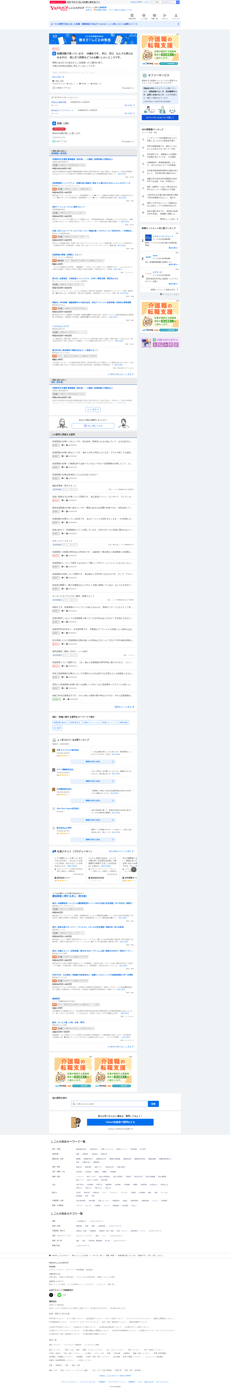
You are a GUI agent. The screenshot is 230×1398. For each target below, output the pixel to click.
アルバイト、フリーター (84, 1236)
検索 (178, 2)
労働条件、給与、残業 (106, 1231)
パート (104, 1192)
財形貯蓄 (144, 1184)
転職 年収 (104, 1154)
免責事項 (131, 1382)
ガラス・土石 (99, 1353)
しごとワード (100, 1284)
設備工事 (118, 1370)
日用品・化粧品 (54, 1353)
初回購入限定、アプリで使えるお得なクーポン (114, 10)
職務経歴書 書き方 (165, 1159)
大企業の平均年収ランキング (59, 1327)
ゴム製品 (88, 1353)
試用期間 (164, 1200)
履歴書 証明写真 (139, 1159)
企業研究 (94, 1154)
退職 (93, 1226)
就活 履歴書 (162, 1176)
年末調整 (127, 1184)
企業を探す (132, 19)
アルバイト (113, 1192)
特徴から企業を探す (66, 1277)
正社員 (78, 1192)
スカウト (165, 19)
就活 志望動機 (150, 1176)
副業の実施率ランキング (138, 1322)
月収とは (79, 1188)
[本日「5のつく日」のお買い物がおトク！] (81, 2)
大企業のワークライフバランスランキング (64, 1330)
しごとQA (143, 19)
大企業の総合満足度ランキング (110, 1327)
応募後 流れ (86, 1162)
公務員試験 (101, 1226)
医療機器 (79, 1357)
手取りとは (98, 1188)
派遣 (97, 1236)
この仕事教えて (81, 1221)
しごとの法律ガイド (74, 1284)
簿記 (83, 1240)
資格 (149, 1192)
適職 (77, 1154)
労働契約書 (145, 1200)
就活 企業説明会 (104, 1176)
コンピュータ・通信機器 (154, 1357)
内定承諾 (79, 1172)
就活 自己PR (138, 1176)
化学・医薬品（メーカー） (153, 1350)
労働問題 (93, 1231)
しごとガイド (89, 1284)
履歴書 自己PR (101, 1159)
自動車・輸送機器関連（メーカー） (62, 1360)
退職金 (135, 1184)
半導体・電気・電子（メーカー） (98, 1357)
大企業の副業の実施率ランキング (95, 1334)
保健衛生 (59, 1365)
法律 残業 (92, 1200)
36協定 (125, 1200)
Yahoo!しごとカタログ (60, 1255)
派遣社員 (96, 1192)
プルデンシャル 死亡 (169, 2)
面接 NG (79, 1167)
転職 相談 (124, 722)
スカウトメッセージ (56, 1270)
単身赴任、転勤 (81, 1231)
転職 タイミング (109, 722)
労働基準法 (116, 1200)
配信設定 (89, 1270)
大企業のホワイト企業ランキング (137, 1327)
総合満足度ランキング (94, 1318)
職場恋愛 (116, 1205)
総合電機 (116, 1357)
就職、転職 (59, 81)
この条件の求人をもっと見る (119, 374)
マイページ (176, 19)
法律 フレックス (103, 1200)
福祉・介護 (76, 1365)
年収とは (108, 1188)
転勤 (155, 1192)
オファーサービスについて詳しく (160, 117)
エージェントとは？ (170, 294)
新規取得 (103, 7)
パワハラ (79, 1205)
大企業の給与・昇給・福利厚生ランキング (64, 1334)
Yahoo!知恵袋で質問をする (120, 1122)
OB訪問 (128, 1176)
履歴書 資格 (127, 1159)
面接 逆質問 (121, 1167)
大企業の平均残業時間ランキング (124, 1330)
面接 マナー (98, 1167)
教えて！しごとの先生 (80, 1255)
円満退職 (113, 1172)
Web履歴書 (80, 1270)
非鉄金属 (117, 1353)
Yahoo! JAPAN (136, 2)
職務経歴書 (152, 1159)
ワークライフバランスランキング (138, 1318)
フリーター (124, 1192)
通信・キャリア (54, 1345)
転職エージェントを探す (106, 1277)
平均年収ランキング (56, 1318)
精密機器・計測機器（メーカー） (61, 1357)
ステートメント (117, 1382)
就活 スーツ (80, 1180)
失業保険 (90, 1184)
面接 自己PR (110, 1167)
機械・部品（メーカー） (142, 1353)
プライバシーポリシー (69, 1382)
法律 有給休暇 (80, 1200)
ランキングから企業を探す (85, 1277)
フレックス (164, 1192)
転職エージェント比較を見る (163, 290)
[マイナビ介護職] (73, 1072)
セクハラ (88, 1205)
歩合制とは (153, 1184)
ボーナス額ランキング (75, 1318)
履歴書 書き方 (88, 1159)
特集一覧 (154, 19)
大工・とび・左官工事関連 (102, 1370)
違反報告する (129, 88)
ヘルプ (146, 2)
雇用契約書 (134, 1200)
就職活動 (79, 1226)
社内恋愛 (125, 1205)
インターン (79, 1176)
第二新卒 (57, 728)
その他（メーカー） (85, 1360)
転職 (86, 1226)
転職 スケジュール (91, 722)
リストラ (155, 1200)
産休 (86, 1196)
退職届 (97, 1172)
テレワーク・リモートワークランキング (84, 1322)
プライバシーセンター (88, 1382)
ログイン (89, 10)
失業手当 (99, 1184)
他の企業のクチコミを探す (120, 851)
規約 (102, 1382)
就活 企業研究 (117, 1176)
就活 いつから (91, 1176)
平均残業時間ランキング (58, 1322)
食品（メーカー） (55, 1350)
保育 (67, 1365)
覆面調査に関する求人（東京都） (70, 896)
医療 (50, 1365)
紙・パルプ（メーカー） (116, 1350)
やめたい (134, 1205)
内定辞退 (88, 1172)
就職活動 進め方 (60, 722)
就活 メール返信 (92, 1180)
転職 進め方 (75, 722)
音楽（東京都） (57, 382)
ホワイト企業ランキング (114, 1318)
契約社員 (87, 1192)
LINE (64, 1295)
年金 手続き (80, 1184)
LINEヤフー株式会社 (56, 1305)
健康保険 (108, 1184)
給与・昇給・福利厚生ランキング (114, 1322)
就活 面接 (104, 1180)
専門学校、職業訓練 (95, 1240)
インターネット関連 (92, 1345)
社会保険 (118, 1184)
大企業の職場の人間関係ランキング (95, 1330)
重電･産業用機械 (160, 1353)
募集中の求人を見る (93, 761)
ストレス (107, 1205)
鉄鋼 (108, 1353)
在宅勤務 (142, 1192)
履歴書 (78, 1159)
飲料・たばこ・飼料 (72, 1350)
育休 (93, 1196)
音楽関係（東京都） (59, 153)
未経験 (133, 1192)
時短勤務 (79, 1196)
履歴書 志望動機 (114, 1159)
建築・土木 (53, 1370)
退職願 (104, 1172)
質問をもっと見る (123, 707)
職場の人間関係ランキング (163, 1318)
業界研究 (85, 1154)
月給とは (88, 1188)
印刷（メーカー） (134, 1350)
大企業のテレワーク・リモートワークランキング (156, 1330)
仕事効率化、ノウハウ (137, 1231)
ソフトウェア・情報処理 (72, 1345)
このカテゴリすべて (96, 1221)
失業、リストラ (122, 1231)
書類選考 (96, 1162)
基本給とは (164, 1184)
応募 (77, 1162)
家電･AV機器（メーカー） (132, 1357)
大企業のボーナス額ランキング (84, 1327)
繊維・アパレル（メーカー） (93, 1350)
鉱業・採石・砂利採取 (133, 1370)
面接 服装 (88, 1167)
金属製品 (126, 1353)
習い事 (107, 1240)
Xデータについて (162, 1382)
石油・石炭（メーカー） (72, 1353)
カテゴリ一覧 (97, 1255)
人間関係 (97, 1205)
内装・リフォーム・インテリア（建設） (74, 1370)
